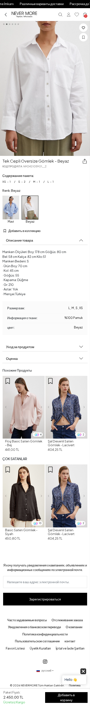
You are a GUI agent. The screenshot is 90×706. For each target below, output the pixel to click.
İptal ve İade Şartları (70, 648)
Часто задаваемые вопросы (27, 620)
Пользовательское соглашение (37, 641)
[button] (6, 407)
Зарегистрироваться (45, 599)
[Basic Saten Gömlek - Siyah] (24, 495)
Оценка (12, 358)
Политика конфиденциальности (45, 634)
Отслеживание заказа (67, 620)
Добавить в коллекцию (24, 231)
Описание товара (19, 240)
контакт (70, 641)
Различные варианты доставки (42, 4)
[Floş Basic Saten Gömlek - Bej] (24, 407)
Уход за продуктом (20, 347)
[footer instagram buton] (45, 661)
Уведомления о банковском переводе (34, 627)
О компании (74, 627)
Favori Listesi (15, 648)
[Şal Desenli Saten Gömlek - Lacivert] (66, 407)
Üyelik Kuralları (40, 648)
